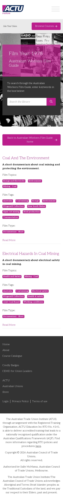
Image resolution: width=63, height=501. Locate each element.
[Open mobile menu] (56, 9)
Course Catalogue (12, 356)
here (38, 446)
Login (5, 401)
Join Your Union (10, 26)
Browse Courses (44, 26)
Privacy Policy (20, 401)
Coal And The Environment (25, 158)
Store (5, 392)
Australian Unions (12, 386)
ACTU (6, 380)
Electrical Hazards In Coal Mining (30, 253)
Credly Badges (10, 365)
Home (6, 344)
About (5, 350)
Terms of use (39, 401)
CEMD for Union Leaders (17, 371)
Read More (9, 240)
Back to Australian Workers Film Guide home (30, 139)
